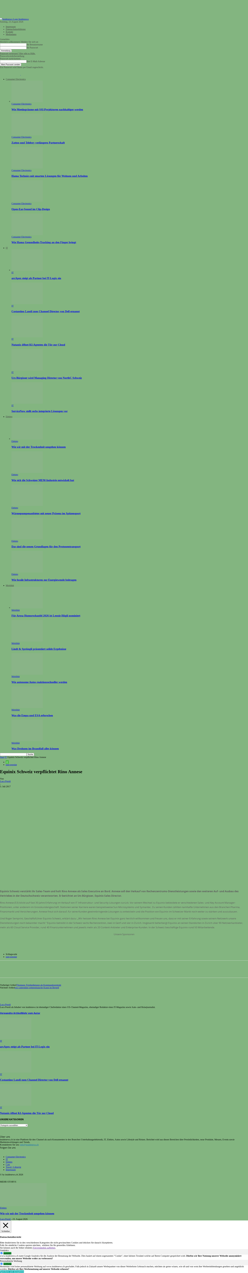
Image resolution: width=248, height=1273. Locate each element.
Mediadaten (11, 34)
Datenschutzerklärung (16, 29)
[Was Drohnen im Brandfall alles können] (27, 740)
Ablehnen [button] (70, 1245)
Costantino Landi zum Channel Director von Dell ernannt (45, 311)
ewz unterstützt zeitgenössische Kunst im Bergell (37, 987)
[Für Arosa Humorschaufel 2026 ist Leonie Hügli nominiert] (27, 607)
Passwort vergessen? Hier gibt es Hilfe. (17, 53)
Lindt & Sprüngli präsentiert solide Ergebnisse (38, 648)
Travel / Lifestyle (13, 1167)
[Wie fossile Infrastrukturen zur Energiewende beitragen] (27, 571)
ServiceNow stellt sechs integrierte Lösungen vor (39, 411)
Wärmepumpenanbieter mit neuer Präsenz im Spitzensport (46, 513)
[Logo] (10, 74)
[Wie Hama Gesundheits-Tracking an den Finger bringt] (27, 234)
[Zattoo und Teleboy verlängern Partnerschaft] (27, 134)
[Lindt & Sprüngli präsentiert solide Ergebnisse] (27, 641)
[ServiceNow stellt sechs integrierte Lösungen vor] (27, 403)
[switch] (1, 1253)
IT (7, 248)
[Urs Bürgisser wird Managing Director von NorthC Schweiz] (27, 370)
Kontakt (9, 32)
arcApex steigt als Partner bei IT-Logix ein (36, 278)
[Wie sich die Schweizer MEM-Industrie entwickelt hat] (27, 472)
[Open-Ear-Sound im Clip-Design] (27, 201)
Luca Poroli (5, 781)
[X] (15, 791)
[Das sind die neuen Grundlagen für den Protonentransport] (27, 538)
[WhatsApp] (35, 791)
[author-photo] (7, 1002)
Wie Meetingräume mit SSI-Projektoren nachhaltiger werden (47, 109)
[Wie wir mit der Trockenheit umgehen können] (27, 438)
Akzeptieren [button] (106, 1242)
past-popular (11, 764)
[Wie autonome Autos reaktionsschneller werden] (27, 674)
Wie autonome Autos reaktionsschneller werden (39, 682)
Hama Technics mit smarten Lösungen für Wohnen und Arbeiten (49, 175)
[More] (46, 791)
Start (2, 757)
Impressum (11, 26)
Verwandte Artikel (10, 1013)
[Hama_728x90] (124, 948)
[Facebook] (4, 791)
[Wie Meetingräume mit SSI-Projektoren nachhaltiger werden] (27, 101)
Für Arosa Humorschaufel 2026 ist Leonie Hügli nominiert (45, 615)
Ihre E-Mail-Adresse (36, 61)
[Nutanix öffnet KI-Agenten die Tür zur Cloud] (27, 336)
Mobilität (10, 585)
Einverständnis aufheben (44, 1248)
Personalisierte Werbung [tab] (11, 1261)
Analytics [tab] (4, 1250)
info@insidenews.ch (29, 1144)
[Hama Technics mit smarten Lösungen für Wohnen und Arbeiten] (27, 168)
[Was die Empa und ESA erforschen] (27, 707)
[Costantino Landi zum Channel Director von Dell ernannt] (27, 303)
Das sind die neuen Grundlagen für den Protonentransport (46, 546)
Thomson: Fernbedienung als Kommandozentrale (38, 985)
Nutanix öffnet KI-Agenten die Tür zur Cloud (38, 344)
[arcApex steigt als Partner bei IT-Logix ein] (27, 270)
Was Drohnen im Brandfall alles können (35, 748)
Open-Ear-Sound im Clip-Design (30, 209)
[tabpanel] (124, 1257)
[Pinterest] (25, 791)
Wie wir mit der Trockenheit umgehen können (38, 446)
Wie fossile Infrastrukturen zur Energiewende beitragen (43, 579)
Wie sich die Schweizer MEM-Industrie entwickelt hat (42, 480)
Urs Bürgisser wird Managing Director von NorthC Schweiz (46, 377)
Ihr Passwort (32, 47)
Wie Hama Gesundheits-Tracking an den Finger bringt (43, 242)
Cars (8, 1164)
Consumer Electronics (16, 79)
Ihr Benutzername (35, 44)
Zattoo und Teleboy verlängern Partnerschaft (38, 142)
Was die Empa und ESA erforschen (32, 715)
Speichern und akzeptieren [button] (12, 1271)
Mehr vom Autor (30, 1013)
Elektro (9, 416)
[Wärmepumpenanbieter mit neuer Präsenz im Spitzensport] (27, 505)
